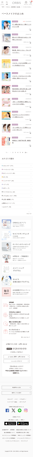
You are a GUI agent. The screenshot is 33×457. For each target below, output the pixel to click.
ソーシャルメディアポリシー (24, 438)
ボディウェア (23, 402)
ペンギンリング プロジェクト (12, 441)
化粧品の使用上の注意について (23, 429)
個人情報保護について (9, 432)
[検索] (7, 2)
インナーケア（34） (8, 181)
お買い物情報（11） (8, 199)
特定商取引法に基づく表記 (22, 432)
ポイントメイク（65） (9, 173)
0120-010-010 (19, 348)
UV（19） (6, 177)
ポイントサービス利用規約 (8, 438)
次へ (26, 152)
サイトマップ (24, 441)
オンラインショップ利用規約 (9, 435)
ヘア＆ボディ (22, 399)
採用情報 (12, 429)
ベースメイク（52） (8, 169)
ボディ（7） (6, 188)
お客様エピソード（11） (8, 203)
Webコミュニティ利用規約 (24, 435)
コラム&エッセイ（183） (10, 196)
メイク (16, 399)
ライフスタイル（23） (9, 192)
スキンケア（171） (8, 166)
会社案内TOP (5, 429)
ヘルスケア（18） (7, 207)
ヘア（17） (6, 184)
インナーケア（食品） (12, 402)
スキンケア (10, 399)
